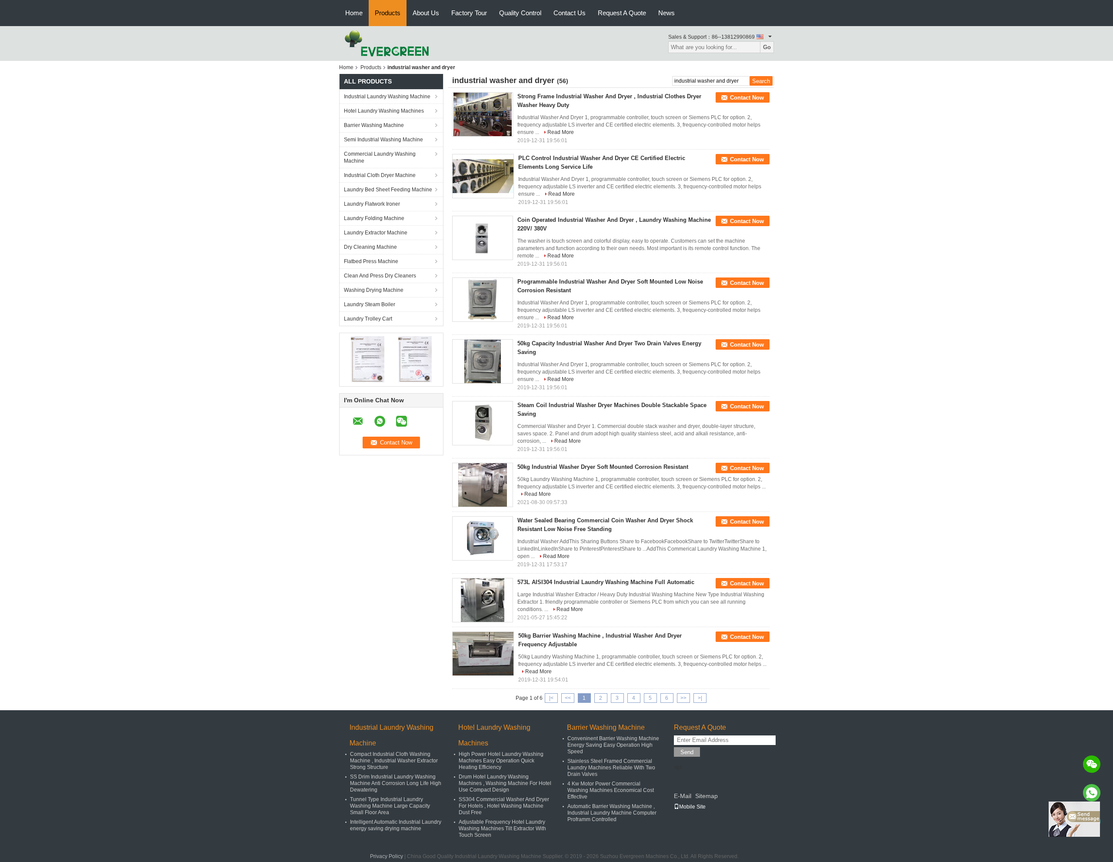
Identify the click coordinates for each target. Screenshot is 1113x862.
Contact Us (569, 13)
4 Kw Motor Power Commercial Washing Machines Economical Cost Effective (610, 790)
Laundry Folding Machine (374, 218)
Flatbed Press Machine (371, 261)
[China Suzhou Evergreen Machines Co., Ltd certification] (367, 359)
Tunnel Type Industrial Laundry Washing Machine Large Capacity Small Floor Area (390, 805)
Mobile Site (692, 807)
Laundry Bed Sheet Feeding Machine (388, 190)
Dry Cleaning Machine (370, 247)
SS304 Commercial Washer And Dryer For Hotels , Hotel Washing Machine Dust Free (504, 805)
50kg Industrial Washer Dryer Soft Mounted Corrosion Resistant (602, 467)
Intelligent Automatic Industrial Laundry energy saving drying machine (395, 825)
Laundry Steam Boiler (369, 304)
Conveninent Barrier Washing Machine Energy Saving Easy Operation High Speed (613, 745)
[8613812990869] (1092, 793)
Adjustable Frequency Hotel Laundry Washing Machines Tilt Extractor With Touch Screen (502, 828)
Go (767, 47)
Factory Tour (469, 13)
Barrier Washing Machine (374, 125)
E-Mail (682, 795)
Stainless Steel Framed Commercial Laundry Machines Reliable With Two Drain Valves (611, 767)
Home (354, 13)
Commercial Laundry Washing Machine (380, 157)
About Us (426, 13)
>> (683, 698)
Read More (560, 132)
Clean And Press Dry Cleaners (380, 276)
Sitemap (706, 795)
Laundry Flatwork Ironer (372, 204)
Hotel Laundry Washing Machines (384, 111)
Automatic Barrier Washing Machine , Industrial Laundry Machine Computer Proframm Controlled (611, 812)
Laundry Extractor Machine (375, 233)
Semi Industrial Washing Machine (383, 140)
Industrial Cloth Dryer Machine (380, 175)
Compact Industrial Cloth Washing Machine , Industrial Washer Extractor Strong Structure (394, 760)
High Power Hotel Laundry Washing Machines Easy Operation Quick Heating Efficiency (501, 760)
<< (568, 698)
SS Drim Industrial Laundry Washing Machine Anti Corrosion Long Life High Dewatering (395, 783)
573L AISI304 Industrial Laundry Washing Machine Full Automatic (605, 582)
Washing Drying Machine (373, 290)
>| (700, 698)
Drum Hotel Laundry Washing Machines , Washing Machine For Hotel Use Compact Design (505, 783)
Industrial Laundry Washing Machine (387, 97)
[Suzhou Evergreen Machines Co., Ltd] (387, 43)
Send (686, 752)
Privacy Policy (386, 856)
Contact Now (747, 97)
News (666, 13)
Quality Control (520, 13)
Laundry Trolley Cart (368, 319)
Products (387, 13)
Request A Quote (622, 13)
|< (551, 698)
